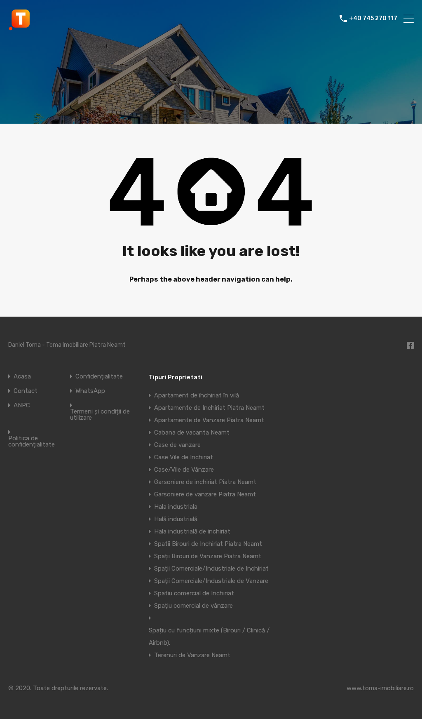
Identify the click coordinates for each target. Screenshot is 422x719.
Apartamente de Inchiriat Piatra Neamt (209, 407)
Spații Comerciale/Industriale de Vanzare (211, 581)
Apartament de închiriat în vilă (196, 395)
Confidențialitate (99, 377)
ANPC (22, 405)
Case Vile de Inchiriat (183, 457)
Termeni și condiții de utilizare (100, 415)
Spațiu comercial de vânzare (193, 605)
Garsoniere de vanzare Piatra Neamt (205, 494)
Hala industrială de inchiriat (192, 531)
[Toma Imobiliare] (20, 27)
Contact (26, 391)
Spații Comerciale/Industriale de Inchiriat (211, 568)
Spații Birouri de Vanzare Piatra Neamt (207, 556)
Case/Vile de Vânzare (184, 469)
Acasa (22, 377)
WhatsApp (90, 391)
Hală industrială (175, 519)
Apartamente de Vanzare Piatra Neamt (209, 420)
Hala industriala (175, 506)
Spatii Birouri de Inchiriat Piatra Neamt (208, 543)
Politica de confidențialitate (31, 441)
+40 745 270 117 (373, 18)
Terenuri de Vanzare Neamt (192, 655)
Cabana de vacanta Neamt (192, 432)
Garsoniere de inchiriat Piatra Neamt (205, 482)
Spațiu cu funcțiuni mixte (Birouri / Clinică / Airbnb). (209, 636)
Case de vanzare (177, 445)
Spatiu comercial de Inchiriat (194, 593)
